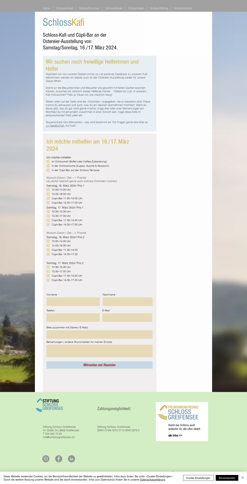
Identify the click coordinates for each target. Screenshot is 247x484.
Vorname (51, 294)
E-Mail (106, 310)
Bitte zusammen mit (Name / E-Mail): (67, 327)
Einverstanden (227, 478)
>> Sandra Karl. (55, 125)
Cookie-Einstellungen (198, 478)
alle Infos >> (175, 435)
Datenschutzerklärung (152, 479)
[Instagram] (45, 458)
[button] (89, 8)
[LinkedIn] (71, 458)
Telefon (50, 310)
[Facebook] (58, 458)
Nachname (109, 294)
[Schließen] (242, 478)
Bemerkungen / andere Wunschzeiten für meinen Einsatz (79, 342)
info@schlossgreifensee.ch (58, 437)
